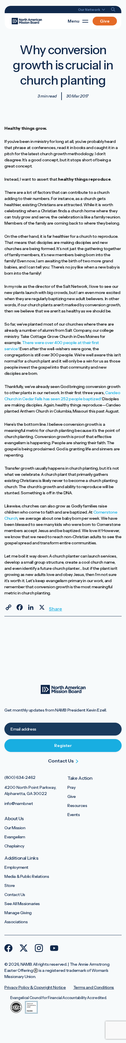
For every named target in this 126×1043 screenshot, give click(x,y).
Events (73, 814)
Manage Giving (18, 912)
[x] (24, 948)
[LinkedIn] (31, 607)
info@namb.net (18, 803)
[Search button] (113, 9)
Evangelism (14, 836)
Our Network (89, 9)
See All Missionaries (22, 903)
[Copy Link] (8, 607)
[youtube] (54, 948)
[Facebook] (20, 607)
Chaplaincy (14, 846)
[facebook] (8, 948)
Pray (71, 787)
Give (105, 21)
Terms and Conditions (93, 987)
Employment (16, 867)
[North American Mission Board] (27, 20)
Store (9, 885)
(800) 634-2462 (19, 777)
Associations (16, 921)
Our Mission (14, 827)
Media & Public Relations (26, 876)
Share (53, 608)
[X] (42, 607)
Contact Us (14, 894)
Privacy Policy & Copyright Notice (35, 987)
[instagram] (39, 948)
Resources (77, 805)
